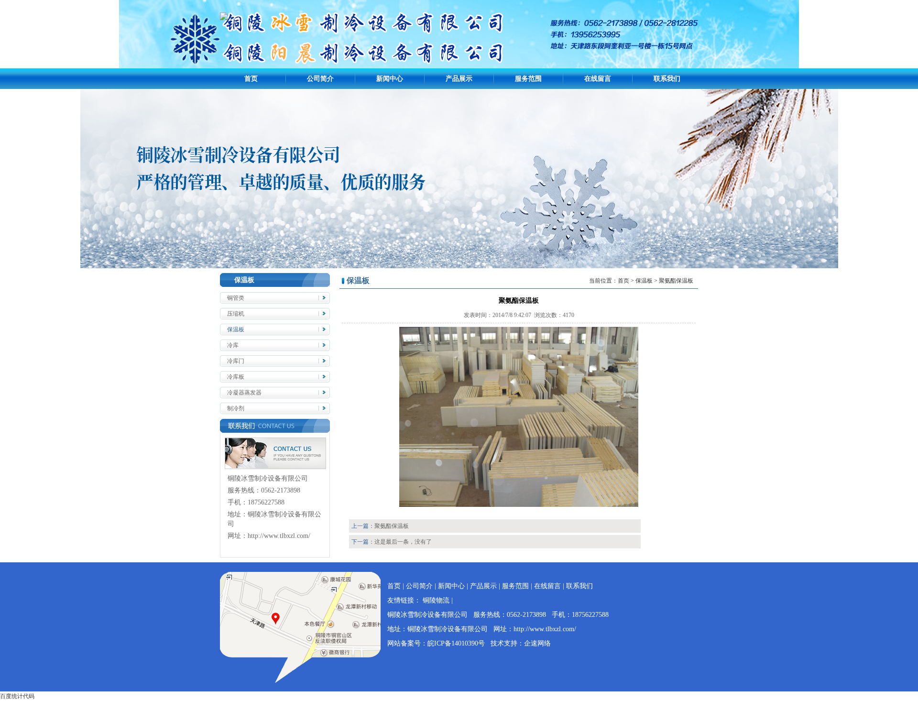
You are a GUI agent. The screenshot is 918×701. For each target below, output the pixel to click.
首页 (251, 78)
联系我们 (667, 78)
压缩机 (235, 313)
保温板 (235, 329)
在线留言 (597, 78)
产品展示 (459, 78)
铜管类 (235, 298)
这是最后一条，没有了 (403, 541)
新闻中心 (389, 78)
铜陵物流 (436, 600)
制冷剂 (235, 408)
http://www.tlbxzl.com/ (279, 535)
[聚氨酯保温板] (518, 505)
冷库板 (235, 376)
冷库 (233, 345)
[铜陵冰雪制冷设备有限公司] (224, 18)
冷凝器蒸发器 (244, 392)
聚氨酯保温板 (391, 526)
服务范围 (528, 78)
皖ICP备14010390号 (456, 643)
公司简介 (320, 78)
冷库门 (235, 361)
